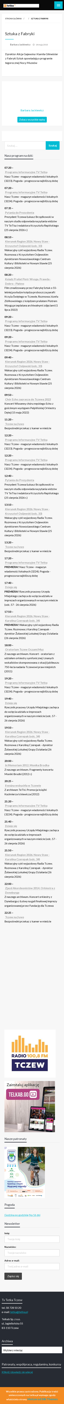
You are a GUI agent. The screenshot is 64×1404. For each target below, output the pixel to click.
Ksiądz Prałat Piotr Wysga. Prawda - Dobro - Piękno (28, 281)
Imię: (7, 1233)
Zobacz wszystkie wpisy (32, 119)
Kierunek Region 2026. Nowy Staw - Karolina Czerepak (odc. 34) (27, 618)
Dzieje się (11, 587)
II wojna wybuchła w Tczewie (23, 785)
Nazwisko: (10, 1246)
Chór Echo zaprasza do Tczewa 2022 (28, 399)
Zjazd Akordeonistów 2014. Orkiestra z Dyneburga (30, 890)
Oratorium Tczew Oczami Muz (24, 649)
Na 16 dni (34, 1215)
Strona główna (13, 18)
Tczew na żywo (14, 423)
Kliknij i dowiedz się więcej (17, 1372)
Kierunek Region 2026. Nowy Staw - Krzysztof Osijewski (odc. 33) (27, 243)
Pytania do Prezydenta (19, 212)
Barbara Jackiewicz (20, 44)
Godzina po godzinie (16, 1215)
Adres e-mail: (12, 1260)
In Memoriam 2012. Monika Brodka (27, 765)
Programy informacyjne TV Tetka (26, 172)
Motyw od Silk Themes (42, 1399)
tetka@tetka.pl (19, 1312)
